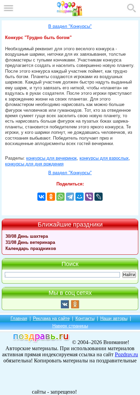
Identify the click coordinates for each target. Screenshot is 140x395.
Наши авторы (113, 318)
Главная (19, 318)
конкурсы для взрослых (104, 158)
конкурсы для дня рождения (34, 164)
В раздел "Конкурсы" (70, 26)
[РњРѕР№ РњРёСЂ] (79, 197)
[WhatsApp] (60, 197)
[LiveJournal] (98, 197)
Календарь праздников (30, 248)
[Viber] (89, 197)
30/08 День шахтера (26, 236)
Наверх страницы (70, 325)
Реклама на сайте (51, 318)
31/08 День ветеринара (30, 242)
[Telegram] (70, 197)
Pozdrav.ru (126, 354)
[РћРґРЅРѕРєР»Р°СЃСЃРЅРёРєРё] (51, 197)
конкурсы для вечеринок (51, 158)
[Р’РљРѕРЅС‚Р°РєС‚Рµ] (41, 197)
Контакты (84, 318)
